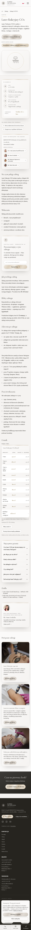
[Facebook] (6, 822)
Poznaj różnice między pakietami (11, 531)
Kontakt (3, 849)
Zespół (3, 839)
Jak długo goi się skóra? (15, 554)
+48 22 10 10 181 (6, 881)
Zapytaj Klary (14, 267)
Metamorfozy (5, 851)
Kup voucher (8, 816)
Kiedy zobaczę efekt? (15, 559)
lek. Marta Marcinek (13, 165)
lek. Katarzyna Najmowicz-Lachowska (17, 160)
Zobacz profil (7, 624)
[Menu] (27, 3)
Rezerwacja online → (6, 869)
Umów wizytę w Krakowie (12, 37)
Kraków (4, 857)
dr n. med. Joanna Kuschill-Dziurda (17, 151)
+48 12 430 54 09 (6, 862)
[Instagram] (3, 822)
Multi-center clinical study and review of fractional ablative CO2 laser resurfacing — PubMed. (14, 596)
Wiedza (3, 844)
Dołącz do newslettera (21, 816)
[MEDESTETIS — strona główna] (2, 11)
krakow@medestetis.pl (7, 864)
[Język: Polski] (23, 3)
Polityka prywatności (17, 910)
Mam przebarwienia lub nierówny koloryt (14, 125)
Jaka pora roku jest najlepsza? (15, 574)
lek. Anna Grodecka (13, 155)
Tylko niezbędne (15, 919)
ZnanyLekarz (13, 826)
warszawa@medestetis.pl (7, 883)
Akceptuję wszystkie (15, 914)
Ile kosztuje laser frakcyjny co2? (15, 579)
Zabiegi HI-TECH (14, 11)
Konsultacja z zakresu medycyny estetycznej (15, 45)
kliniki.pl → (4, 870)
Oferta (3, 837)
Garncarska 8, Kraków (7, 860)
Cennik (3, 846)
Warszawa (5, 876)
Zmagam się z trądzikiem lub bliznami (13, 129)
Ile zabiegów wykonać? (15, 564)
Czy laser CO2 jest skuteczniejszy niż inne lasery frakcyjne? (15, 548)
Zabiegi (6, 11)
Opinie (3, 842)
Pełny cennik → (7, 526)
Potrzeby (4, 834)
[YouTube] (10, 822)
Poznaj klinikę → (5, 867)
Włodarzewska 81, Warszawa (8, 879)
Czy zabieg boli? (15, 569)
